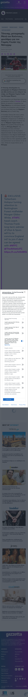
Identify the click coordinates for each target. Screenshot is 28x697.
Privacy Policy (22, 404)
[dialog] (14, 349)
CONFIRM (8, 399)
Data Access (14, 404)
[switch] (22, 322)
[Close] (25, 292)
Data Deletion (5, 404)
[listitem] (14, 319)
